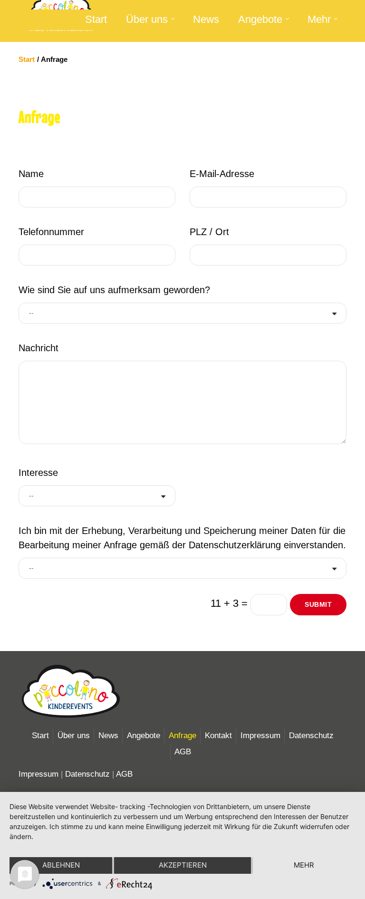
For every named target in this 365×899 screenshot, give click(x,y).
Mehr (319, 19)
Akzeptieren (183, 864)
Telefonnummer (51, 232)
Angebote (260, 19)
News (206, 19)
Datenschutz (311, 735)
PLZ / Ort (209, 232)
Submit (318, 604)
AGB (182, 751)
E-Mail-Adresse (222, 173)
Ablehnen (61, 864)
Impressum (260, 735)
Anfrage (182, 735)
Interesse (38, 472)
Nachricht (38, 348)
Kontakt (218, 735)
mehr (304, 864)
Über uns (147, 19)
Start (96, 19)
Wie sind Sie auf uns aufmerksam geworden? (114, 290)
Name (31, 173)
